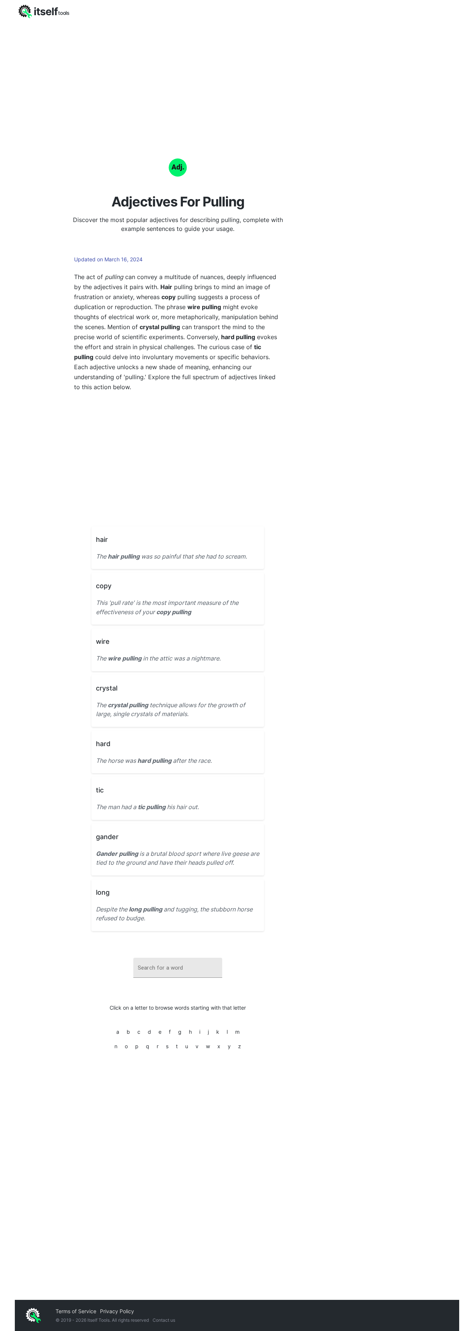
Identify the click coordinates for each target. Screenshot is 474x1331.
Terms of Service (76, 1311)
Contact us (164, 1320)
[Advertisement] (237, 78)
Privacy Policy (117, 1311)
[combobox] (177, 968)
